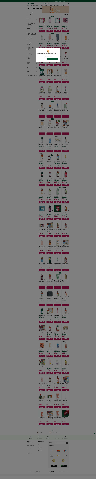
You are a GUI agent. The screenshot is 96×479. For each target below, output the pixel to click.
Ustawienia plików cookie (48, 56)
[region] (48, 55)
